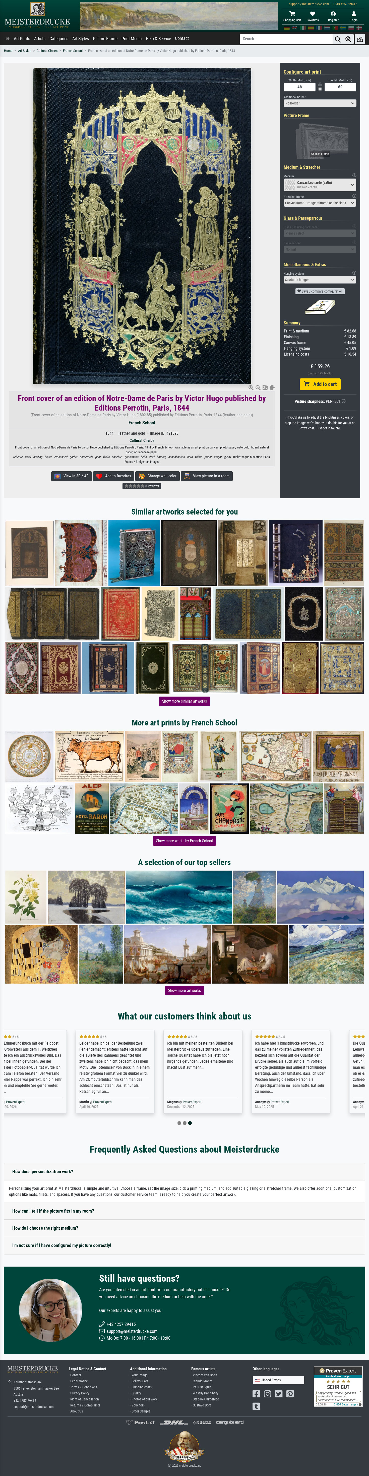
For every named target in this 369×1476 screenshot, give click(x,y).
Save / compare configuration (322, 291)
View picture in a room (209, 476)
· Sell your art (139, 1381)
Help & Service (158, 38)
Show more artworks (184, 990)
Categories (58, 38)
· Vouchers (137, 1405)
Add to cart (323, 384)
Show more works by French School (184, 840)
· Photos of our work (143, 1399)
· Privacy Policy (79, 1393)
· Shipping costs (141, 1387)
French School (73, 51)
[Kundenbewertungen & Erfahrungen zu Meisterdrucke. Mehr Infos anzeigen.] (338, 1386)
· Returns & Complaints (84, 1405)
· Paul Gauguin (201, 1387)
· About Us (76, 1411)
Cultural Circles (47, 51)
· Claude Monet (201, 1381)
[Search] (338, 39)
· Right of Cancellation (84, 1399)
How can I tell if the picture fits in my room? (53, 1211)
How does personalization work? (42, 1171)
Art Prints (22, 38)
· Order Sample (140, 1411)
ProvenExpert (42, 1102)
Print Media (131, 38)
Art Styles (80, 38)
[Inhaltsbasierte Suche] (348, 39)
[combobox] (320, 103)
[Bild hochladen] (360, 39)
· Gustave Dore (201, 1405)
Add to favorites (116, 476)
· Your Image (139, 1375)
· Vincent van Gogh (204, 1375)
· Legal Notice (78, 1381)
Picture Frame (105, 38)
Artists (39, 38)
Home (8, 51)
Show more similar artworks (184, 701)
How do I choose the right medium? (45, 1228)
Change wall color (160, 476)
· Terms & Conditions (83, 1387)
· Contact (75, 1375)
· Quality (135, 1393)
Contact (182, 38)
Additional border (294, 97)
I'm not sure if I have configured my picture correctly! (61, 1245)
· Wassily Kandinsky (204, 1393)
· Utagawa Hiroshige (205, 1399)
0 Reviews (152, 486)
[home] (8, 38)
